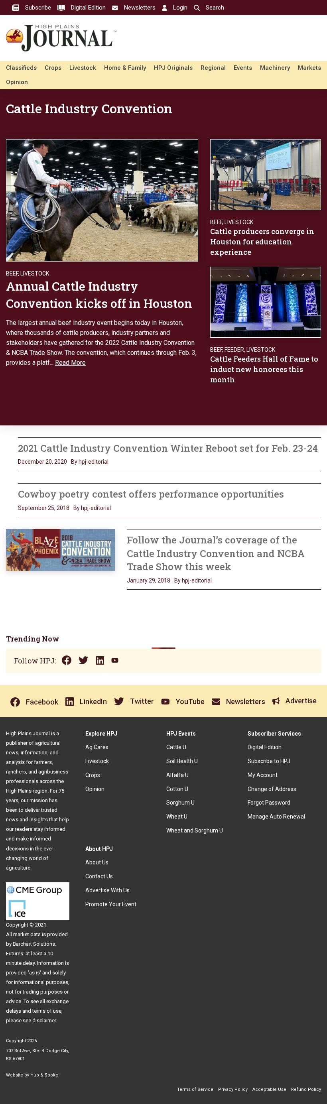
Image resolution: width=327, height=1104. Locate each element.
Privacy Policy (233, 1089)
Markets (309, 67)
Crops (53, 67)
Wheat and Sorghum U (194, 830)
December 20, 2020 (42, 462)
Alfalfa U (177, 775)
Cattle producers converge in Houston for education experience (262, 241)
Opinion (17, 82)
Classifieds (21, 67)
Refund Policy (306, 1089)
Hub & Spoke (44, 1075)
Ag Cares (96, 747)
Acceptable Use (269, 1089)
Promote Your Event (110, 904)
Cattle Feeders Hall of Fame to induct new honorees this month (264, 369)
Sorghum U (180, 802)
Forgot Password (269, 802)
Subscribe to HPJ (269, 761)
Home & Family (125, 67)
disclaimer (44, 1020)
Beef (12, 273)
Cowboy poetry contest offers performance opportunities (151, 494)
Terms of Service (195, 1089)
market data (27, 934)
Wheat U (176, 816)
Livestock (82, 67)
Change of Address (272, 789)
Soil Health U (182, 761)
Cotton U (177, 789)
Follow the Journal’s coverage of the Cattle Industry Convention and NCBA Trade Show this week (216, 553)
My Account (263, 775)
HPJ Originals (173, 67)
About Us (96, 862)
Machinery (275, 67)
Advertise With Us (107, 890)
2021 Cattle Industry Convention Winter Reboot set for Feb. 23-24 (168, 448)
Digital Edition (265, 747)
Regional (213, 67)
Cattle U (176, 747)
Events (243, 67)
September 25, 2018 (43, 508)
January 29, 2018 (148, 580)
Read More (70, 362)
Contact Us (99, 876)
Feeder (234, 349)
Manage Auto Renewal (276, 816)
